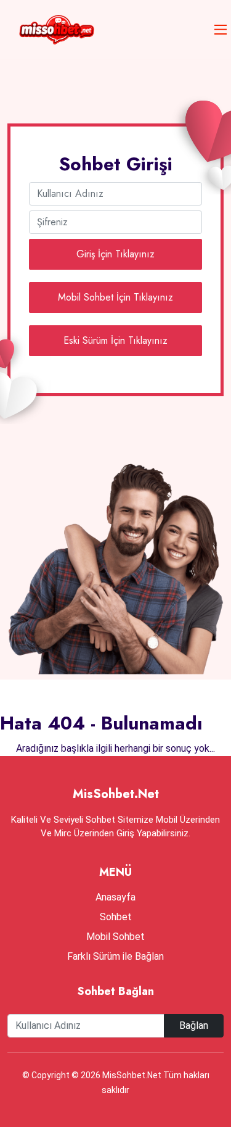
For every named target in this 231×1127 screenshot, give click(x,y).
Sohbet (116, 917)
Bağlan (193, 1025)
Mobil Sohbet (115, 936)
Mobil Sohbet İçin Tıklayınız (115, 297)
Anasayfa (115, 897)
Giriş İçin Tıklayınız (115, 254)
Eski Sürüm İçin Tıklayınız (115, 340)
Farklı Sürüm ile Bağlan (115, 956)
